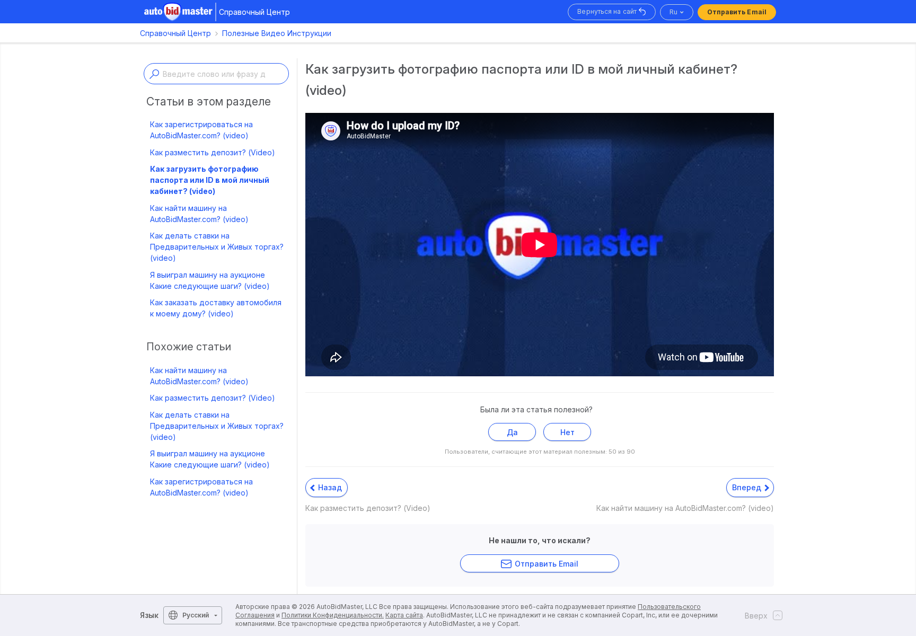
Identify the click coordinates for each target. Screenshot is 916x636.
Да (512, 432)
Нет (567, 432)
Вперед (747, 487)
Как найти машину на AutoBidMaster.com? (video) (199, 214)
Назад (329, 487)
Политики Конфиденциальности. (332, 615)
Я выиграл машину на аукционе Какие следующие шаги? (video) (210, 280)
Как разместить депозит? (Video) (212, 152)
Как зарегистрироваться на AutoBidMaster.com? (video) (201, 130)
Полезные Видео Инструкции (276, 33)
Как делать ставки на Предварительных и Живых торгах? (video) (217, 246)
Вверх (756, 615)
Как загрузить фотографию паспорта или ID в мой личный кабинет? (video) (209, 180)
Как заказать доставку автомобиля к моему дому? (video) (215, 308)
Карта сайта (404, 615)
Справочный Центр (175, 33)
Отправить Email (737, 12)
